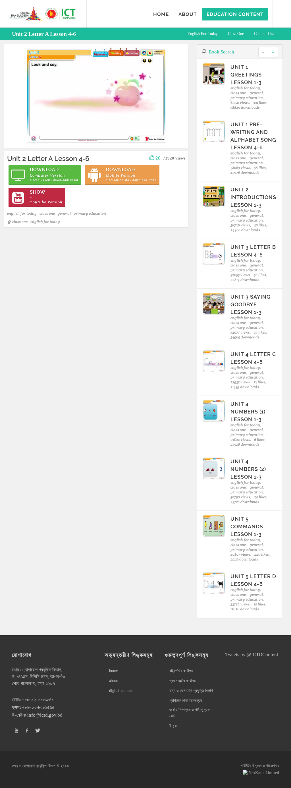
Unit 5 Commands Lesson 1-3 (246, 526)
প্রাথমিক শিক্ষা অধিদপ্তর (185, 700)
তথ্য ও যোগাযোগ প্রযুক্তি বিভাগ (191, 690)
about (113, 681)
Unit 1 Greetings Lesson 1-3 (246, 74)
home (113, 671)
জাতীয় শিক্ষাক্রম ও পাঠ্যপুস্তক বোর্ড (189, 713)
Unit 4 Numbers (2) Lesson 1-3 (248, 469)
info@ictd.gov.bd (45, 715)
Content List (264, 34)
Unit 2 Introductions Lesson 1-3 (253, 197)
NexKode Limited (264, 773)
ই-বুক (173, 726)
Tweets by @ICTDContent (251, 654)
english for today (203, 34)
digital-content (120, 690)
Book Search (221, 52)
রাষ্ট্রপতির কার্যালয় (181, 671)
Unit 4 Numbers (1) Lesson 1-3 (247, 411)
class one (236, 34)
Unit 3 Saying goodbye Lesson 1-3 (250, 304)
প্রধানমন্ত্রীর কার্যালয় (182, 681)
